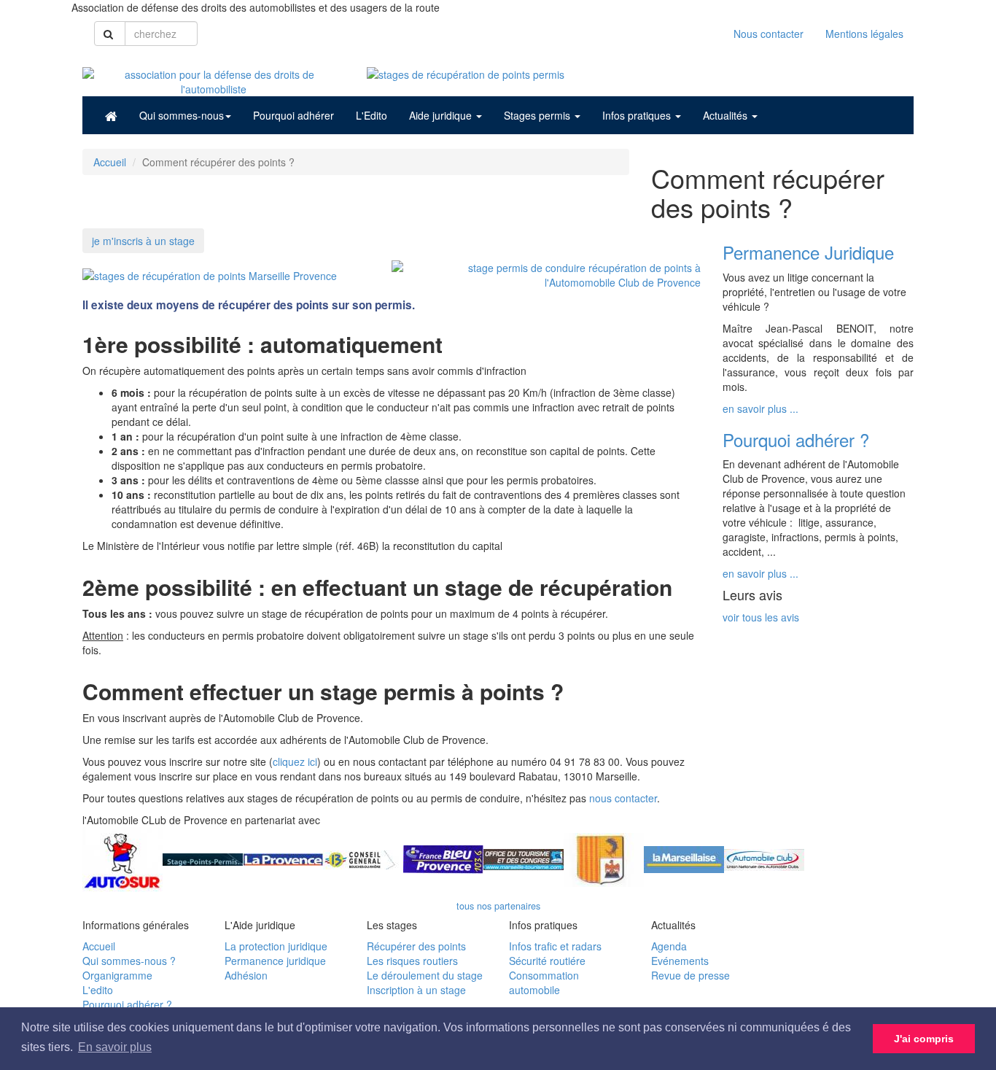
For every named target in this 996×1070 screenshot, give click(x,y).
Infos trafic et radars (555, 946)
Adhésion (246, 975)
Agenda (669, 946)
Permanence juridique (275, 960)
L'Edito (371, 115)
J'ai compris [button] (924, 1038)
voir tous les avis (761, 617)
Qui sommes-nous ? (129, 960)
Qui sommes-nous (181, 115)
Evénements (680, 960)
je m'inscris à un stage (143, 240)
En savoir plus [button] (115, 1047)
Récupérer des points (416, 946)
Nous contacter (769, 33)
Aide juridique (442, 115)
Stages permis (538, 115)
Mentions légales (864, 33)
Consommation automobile (544, 982)
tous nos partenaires (498, 905)
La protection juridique (276, 946)
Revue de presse (690, 975)
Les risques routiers (412, 960)
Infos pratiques (638, 115)
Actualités (726, 115)
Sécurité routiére (547, 960)
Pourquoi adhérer (293, 115)
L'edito (97, 989)
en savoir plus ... (760, 408)
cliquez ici (295, 761)
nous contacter (623, 798)
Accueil (109, 162)
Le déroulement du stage (425, 975)
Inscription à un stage (416, 989)
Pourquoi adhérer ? (127, 1004)
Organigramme (117, 975)
